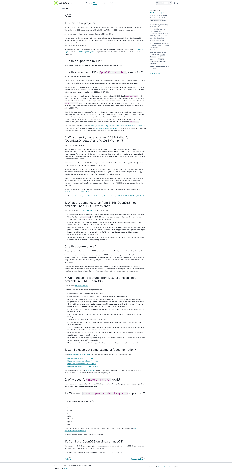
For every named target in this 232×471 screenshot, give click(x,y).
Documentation (103, 3)
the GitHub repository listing (86, 52)
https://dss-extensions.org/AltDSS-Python (81, 364)
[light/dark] (174, 2)
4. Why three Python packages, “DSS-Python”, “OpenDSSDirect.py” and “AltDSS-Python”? (159, 28)
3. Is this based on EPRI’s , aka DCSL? (158, 20)
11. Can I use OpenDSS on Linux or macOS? (159, 67)
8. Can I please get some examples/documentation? (158, 51)
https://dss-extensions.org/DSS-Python (80, 358)
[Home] (63, 8)
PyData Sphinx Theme (166, 467)
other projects (90, 370)
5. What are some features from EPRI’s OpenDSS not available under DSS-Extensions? (160, 36)
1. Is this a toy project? (157, 13)
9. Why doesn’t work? (157, 56)
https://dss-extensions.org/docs (80, 354)
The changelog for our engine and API (107, 128)
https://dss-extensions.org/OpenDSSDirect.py (83, 361)
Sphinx (66, 468)
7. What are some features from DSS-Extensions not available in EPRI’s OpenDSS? (159, 45)
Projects (89, 3)
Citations (113, 3)
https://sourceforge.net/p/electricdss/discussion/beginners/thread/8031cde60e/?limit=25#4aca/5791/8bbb (107, 196)
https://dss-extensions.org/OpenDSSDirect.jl (82, 366)
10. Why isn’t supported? (157, 61)
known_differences (87, 210)
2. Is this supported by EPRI (158, 15)
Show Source (155, 73)
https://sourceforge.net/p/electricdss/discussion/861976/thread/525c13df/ (116, 126)
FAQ (94, 3)
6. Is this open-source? (157, 40)
